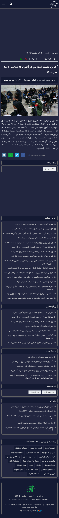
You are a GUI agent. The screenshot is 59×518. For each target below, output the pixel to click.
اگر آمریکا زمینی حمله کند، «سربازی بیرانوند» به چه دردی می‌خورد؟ (30, 337)
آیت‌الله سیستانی (32, 452)
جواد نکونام (18, 469)
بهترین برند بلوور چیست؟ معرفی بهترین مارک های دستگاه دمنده (29, 417)
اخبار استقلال (35, 392)
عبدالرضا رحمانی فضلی (30, 461)
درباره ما (40, 496)
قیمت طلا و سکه (32, 469)
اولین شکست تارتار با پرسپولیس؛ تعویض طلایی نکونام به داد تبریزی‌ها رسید (28, 262)
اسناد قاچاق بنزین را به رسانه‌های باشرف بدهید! (34, 224)
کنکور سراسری (50, 168)
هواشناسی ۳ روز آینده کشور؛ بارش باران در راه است (32, 247)
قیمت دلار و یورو (36, 448)
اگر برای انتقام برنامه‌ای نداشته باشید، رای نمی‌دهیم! (32, 361)
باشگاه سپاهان (49, 465)
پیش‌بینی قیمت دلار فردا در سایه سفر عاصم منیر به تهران (30, 298)
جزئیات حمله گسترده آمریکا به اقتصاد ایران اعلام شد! (31, 251)
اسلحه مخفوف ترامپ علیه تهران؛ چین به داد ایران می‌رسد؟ (29, 330)
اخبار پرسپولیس (49, 392)
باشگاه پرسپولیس (13, 456)
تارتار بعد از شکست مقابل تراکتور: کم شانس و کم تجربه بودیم (28, 233)
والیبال (38, 465)
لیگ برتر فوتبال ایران (47, 456)
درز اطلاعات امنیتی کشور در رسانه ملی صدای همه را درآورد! (29, 277)
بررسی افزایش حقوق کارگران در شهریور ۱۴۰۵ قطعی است (30, 268)
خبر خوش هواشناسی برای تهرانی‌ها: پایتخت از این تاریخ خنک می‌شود (28, 288)
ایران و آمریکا (50, 448)
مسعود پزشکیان (17, 452)
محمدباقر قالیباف (34, 473)
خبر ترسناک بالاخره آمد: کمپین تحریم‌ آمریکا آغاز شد (32, 256)
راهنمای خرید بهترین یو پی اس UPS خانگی (35, 411)
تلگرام (24, 496)
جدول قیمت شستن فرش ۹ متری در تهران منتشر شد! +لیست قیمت (28, 429)
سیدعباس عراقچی (48, 469)
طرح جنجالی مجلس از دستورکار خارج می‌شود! (34, 281)
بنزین (31, 465)
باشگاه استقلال (21, 448)
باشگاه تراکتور (14, 461)
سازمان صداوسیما (48, 452)
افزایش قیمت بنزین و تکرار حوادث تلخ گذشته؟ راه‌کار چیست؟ (28, 272)
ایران (47, 53)
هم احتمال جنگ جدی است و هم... (38, 326)
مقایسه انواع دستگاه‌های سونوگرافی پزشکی (35, 423)
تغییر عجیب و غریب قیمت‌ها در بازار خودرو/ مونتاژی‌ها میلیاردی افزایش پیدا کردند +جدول (31, 377)
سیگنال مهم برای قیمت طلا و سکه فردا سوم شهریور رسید (30, 293)
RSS (16, 496)
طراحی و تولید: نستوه (28, 510)
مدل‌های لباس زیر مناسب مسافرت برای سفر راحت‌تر (32, 406)
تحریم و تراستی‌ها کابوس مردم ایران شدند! (35, 238)
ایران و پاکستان (49, 473)
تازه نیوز (29, 4)
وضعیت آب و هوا (48, 461)
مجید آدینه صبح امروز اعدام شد (40, 357)
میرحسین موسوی (29, 456)
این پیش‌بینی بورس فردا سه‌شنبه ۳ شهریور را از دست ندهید (29, 242)
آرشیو (31, 496)
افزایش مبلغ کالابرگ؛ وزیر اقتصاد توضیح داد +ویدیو (32, 228)
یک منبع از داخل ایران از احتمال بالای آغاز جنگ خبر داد (31, 370)
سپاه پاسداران (21, 465)
